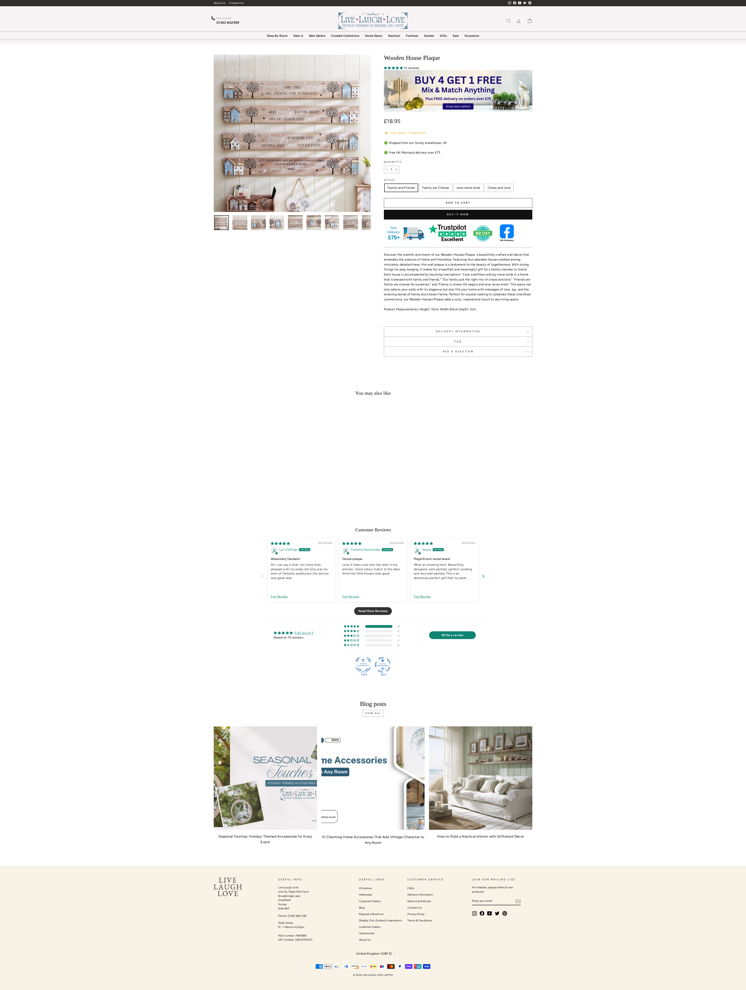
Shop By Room (277, 36)
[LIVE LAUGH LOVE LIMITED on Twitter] (497, 913)
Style (389, 179)
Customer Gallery (370, 901)
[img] (280, 543)
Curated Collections (345, 36)
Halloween (365, 894)
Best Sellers (317, 36)
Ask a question (458, 351)
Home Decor (373, 36)
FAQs (410, 888)
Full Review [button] (279, 596)
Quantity (393, 161)
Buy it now (458, 214)
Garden (429, 36)
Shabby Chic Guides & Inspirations (380, 920)
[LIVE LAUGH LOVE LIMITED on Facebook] (482, 913)
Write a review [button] (453, 635)
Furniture (412, 36)
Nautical (394, 36)
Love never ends (468, 188)
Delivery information (458, 331)
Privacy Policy (416, 914)
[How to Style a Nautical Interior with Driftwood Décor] (480, 778)
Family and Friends (401, 188)
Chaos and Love (499, 188)
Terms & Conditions (419, 920)
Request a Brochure (371, 914)
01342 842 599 (297, 915)
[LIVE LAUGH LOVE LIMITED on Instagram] (474, 913)
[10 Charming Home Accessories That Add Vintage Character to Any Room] (373, 778)
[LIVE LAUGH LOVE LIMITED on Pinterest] (504, 913)
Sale (456, 36)
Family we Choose (435, 188)
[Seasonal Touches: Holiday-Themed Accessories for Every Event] (265, 778)
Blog (362, 907)
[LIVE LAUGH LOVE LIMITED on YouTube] (489, 913)
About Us (219, 2)
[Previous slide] (263, 576)
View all (373, 713)
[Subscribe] (518, 901)
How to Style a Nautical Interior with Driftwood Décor (480, 836)
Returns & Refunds (419, 901)
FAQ (458, 341)
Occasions (472, 36)
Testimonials (367, 933)
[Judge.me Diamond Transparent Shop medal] (382, 665)
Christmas (365, 888)
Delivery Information (420, 894)
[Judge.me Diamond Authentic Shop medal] (363, 665)
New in (298, 36)
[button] (394, 68)
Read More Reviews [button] (373, 611)
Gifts (443, 36)
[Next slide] (483, 576)
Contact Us (236, 2)
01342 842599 (227, 22)
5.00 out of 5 (304, 633)
